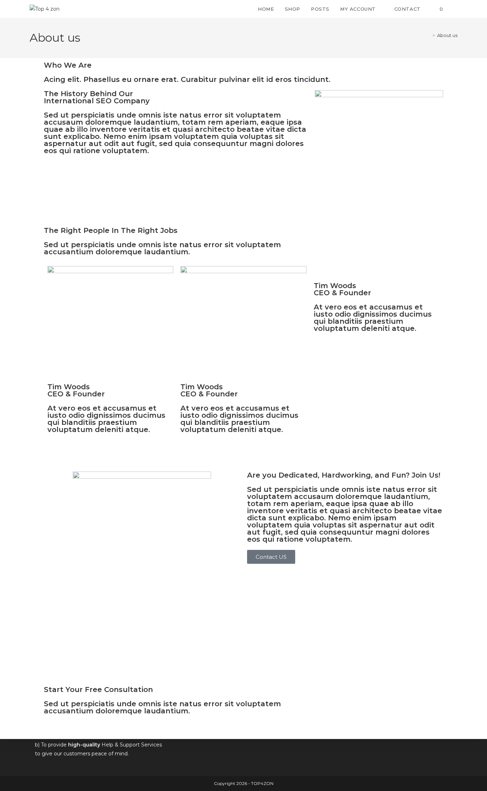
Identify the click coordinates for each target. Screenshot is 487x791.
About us (447, 35)
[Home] (428, 35)
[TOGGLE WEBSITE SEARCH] (455, 9)
